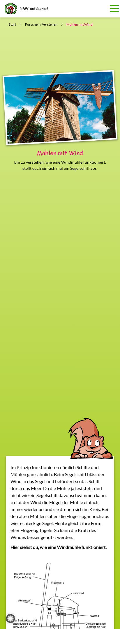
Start (12, 24)
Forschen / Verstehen (41, 24)
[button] (10, 618)
